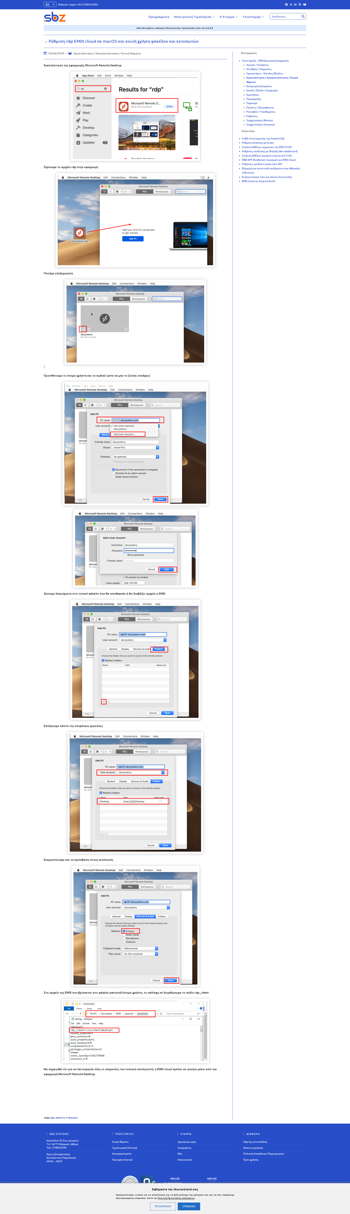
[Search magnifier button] (303, 16)
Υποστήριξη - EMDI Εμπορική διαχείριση (265, 60)
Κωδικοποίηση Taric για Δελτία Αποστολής (267, 177)
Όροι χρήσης (251, 1159)
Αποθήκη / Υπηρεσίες (259, 69)
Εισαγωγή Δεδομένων (259, 86)
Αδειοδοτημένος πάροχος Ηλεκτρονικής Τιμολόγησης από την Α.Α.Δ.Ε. (175, 28)
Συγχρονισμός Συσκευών (260, 124)
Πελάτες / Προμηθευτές (260, 107)
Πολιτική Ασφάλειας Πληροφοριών (263, 1153)
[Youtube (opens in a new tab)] (304, 5)
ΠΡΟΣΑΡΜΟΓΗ (163, 1206)
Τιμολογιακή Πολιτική (124, 1147)
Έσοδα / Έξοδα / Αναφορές (262, 90)
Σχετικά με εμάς (187, 1141)
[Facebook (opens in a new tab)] (286, 5)
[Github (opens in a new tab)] (300, 5)
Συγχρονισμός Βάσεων (259, 120)
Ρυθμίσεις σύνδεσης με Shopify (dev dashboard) (270, 151)
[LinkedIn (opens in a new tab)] (295, 5)
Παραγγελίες (253, 99)
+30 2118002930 (87, 4)
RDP (53, 1118)
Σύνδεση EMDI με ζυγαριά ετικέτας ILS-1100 (267, 155)
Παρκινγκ (251, 103)
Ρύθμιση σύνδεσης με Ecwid (258, 142)
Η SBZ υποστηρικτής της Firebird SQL (263, 138)
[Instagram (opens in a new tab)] (291, 5)
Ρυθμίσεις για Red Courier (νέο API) (262, 164)
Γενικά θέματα (120, 1141)
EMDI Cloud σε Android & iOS (258, 181)
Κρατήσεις (252, 94)
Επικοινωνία (185, 1159)
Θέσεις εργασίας (253, 1147)
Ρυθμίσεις (72, 1118)
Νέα (180, 1153)
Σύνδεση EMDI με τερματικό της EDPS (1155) (267, 147)
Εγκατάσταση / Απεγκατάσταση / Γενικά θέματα (107, 53)
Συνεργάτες (184, 1147)
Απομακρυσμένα (122, 1153)
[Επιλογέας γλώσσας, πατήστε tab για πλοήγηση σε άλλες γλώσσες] (50, 4)
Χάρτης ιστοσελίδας (255, 1141)
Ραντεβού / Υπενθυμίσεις (260, 111)
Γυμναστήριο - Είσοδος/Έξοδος (264, 73)
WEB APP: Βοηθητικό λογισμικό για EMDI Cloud (268, 160)
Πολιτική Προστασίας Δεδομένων (176, 1198)
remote (60, 1118)
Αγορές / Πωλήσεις (257, 65)
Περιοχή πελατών (122, 1159)
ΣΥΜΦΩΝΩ (188, 1206)
